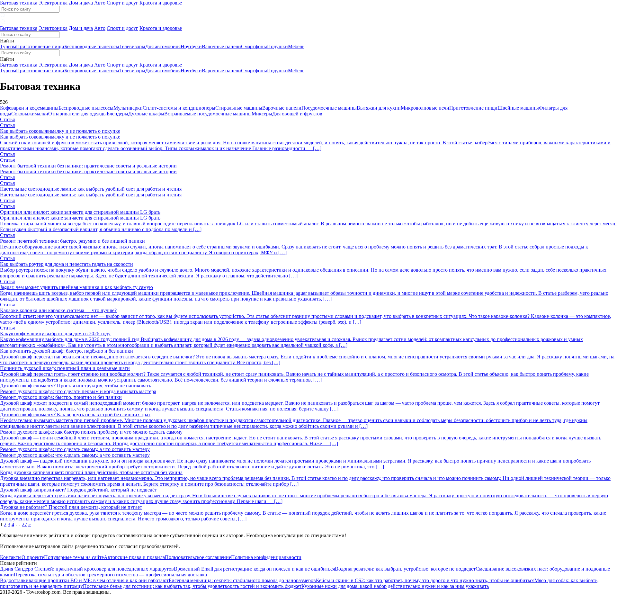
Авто (99, 2)
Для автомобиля (163, 46)
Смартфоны (254, 46)
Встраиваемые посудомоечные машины (208, 113)
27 (24, 524)
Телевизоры (132, 46)
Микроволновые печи (425, 108)
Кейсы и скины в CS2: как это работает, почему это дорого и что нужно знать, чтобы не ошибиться (425, 580)
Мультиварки (128, 108)
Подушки (277, 46)
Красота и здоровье (160, 2)
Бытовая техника (18, 2)
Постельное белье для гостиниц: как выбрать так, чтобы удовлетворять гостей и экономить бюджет (192, 586)
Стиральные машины (238, 108)
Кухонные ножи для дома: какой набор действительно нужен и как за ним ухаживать (395, 586)
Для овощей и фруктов (297, 113)
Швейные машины (518, 108)
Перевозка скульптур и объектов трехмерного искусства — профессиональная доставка (110, 574)
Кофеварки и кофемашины (29, 108)
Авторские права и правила (134, 557)
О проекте (33, 557)
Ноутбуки (191, 46)
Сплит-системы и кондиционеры (179, 108)
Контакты (11, 557)
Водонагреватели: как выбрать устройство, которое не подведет (405, 569)
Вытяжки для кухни (379, 108)
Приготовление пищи (40, 46)
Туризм (8, 46)
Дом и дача (81, 2)
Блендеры (117, 113)
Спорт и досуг (122, 2)
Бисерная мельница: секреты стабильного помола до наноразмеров (242, 580)
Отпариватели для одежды (77, 113)
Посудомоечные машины (329, 108)
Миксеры (262, 113)
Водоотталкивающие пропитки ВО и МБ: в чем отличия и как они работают (84, 580)
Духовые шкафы (146, 113)
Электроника (53, 2)
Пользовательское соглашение (198, 557)
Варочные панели (221, 46)
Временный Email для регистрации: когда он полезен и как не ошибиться (254, 569)
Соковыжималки (29, 113)
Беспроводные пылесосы (91, 46)
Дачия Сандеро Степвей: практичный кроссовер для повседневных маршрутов (87, 569)
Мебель (296, 46)
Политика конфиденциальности (266, 557)
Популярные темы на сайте (74, 557)
